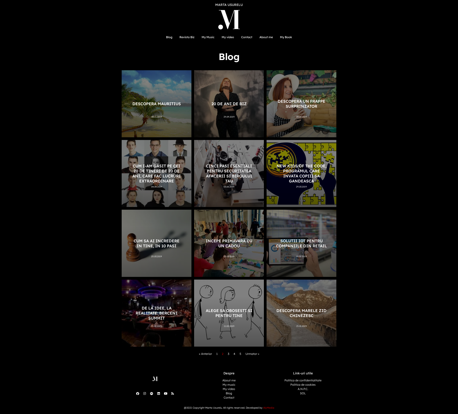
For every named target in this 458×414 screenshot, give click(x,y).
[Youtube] (165, 393)
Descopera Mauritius (156, 103)
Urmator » (252, 354)
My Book (286, 37)
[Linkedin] (158, 393)
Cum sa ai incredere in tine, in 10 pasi (156, 243)
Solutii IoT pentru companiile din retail (301, 243)
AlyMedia (268, 407)
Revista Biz (186, 37)
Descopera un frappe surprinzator (301, 104)
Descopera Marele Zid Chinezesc (301, 313)
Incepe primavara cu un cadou (229, 243)
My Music (208, 37)
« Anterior (205, 354)
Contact (246, 37)
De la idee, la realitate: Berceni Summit (156, 313)
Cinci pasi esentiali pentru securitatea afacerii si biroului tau (229, 173)
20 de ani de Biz (229, 103)
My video (228, 37)
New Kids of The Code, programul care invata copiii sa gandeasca (302, 173)
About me (266, 37)
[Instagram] (145, 393)
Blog (169, 37)
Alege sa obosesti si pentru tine (229, 313)
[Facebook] (138, 393)
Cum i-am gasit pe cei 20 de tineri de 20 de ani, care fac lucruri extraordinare (156, 173)
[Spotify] (151, 393)
